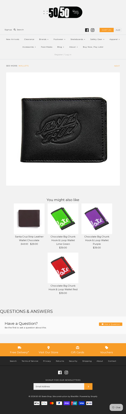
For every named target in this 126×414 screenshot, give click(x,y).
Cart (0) (106, 30)
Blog (60, 47)
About (73, 47)
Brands (44, 39)
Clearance (29, 39)
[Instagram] (92, 30)
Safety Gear (97, 39)
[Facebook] (87, 30)
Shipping (87, 361)
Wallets (24, 66)
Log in (68, 54)
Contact (112, 361)
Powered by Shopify (88, 396)
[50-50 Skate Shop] (63, 4)
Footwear (59, 39)
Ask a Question (112, 324)
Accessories (29, 47)
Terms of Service (30, 361)
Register (59, 54)
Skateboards (78, 39)
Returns (60, 361)
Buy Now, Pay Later (93, 47)
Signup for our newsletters (63, 380)
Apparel (115, 39)
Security (73, 361)
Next (117, 66)
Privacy (47, 361)
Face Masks (46, 47)
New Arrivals (12, 39)
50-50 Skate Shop (44, 396)
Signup (8, 29)
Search (13, 361)
